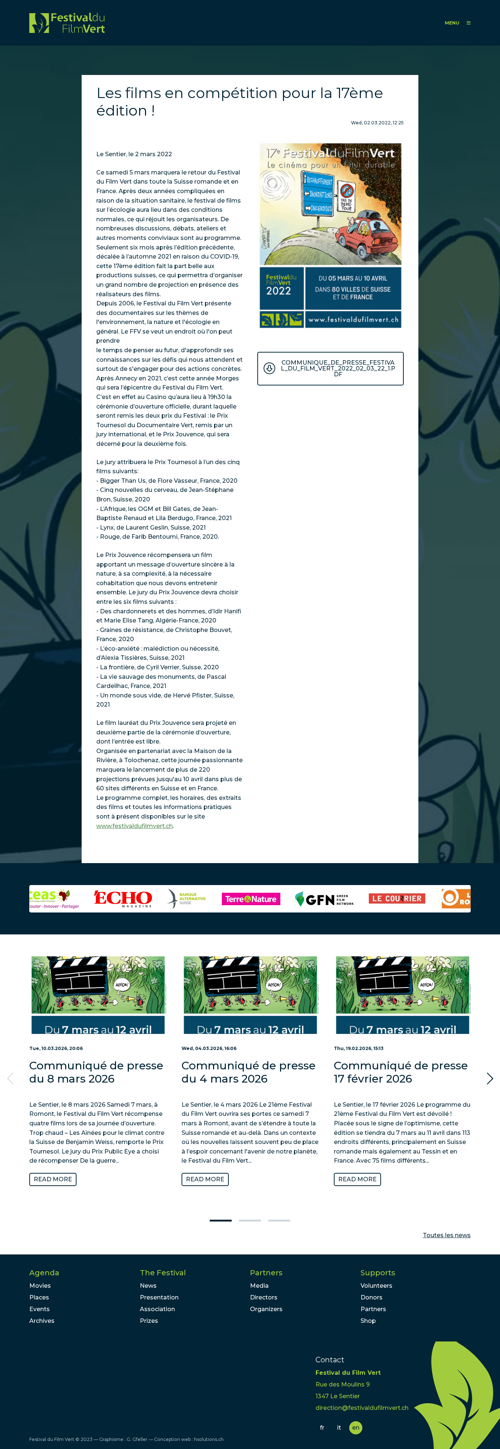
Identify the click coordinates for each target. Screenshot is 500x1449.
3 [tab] (279, 1221)
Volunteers (376, 1285)
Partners (266, 1272)
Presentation (159, 1297)
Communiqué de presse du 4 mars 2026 (249, 1072)
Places (39, 1297)
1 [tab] (221, 1221)
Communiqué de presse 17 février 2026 (401, 1072)
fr (322, 1427)
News (148, 1285)
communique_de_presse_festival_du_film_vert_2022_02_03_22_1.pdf (338, 368)
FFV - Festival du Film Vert (67, 23)
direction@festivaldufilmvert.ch (362, 1407)
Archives (42, 1320)
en (355, 1427)
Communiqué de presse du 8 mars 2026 (96, 1072)
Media (259, 1285)
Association (157, 1309)
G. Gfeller (137, 1439)
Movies (40, 1285)
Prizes (149, 1320)
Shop (368, 1320)
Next (489, 1079)
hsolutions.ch (209, 1439)
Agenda (44, 1272)
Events (39, 1309)
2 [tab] (250, 1221)
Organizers (266, 1309)
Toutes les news (447, 1235)
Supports (378, 1272)
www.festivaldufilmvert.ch (134, 826)
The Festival (163, 1272)
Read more (53, 1179)
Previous (11, 1079)
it (339, 1427)
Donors (372, 1297)
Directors (263, 1297)
